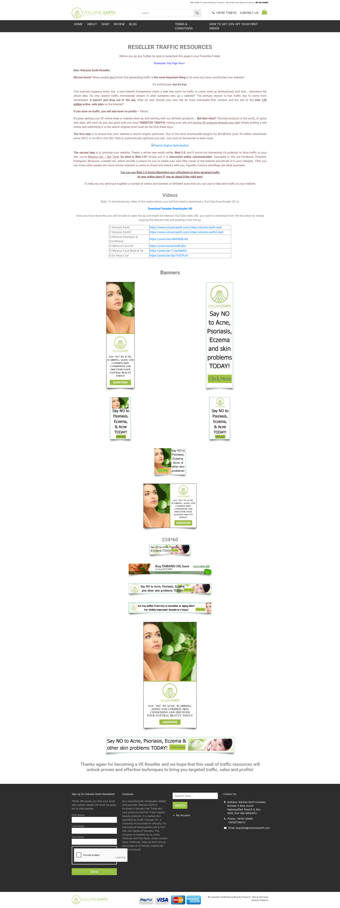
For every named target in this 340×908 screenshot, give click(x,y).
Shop (105, 24)
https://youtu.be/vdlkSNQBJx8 (168, 239)
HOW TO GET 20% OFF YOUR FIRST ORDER (233, 26)
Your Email (78, 836)
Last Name (78, 826)
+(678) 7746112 (226, 13)
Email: (248, 827)
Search (180, 805)
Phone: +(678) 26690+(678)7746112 (240, 820)
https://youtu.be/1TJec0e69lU (168, 250)
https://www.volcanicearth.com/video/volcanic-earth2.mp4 (186, 232)
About (92, 24)
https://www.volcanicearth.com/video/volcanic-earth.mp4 (185, 227)
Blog (133, 24)
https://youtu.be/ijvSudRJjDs (167, 246)
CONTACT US (249, 13)
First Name (78, 815)
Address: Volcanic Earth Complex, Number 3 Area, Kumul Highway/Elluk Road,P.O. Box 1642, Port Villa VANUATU (246, 807)
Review (119, 24)
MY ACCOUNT (262, 2)
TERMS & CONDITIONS (184, 26)
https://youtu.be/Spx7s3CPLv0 (168, 255)
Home (78, 24)
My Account (183, 815)
